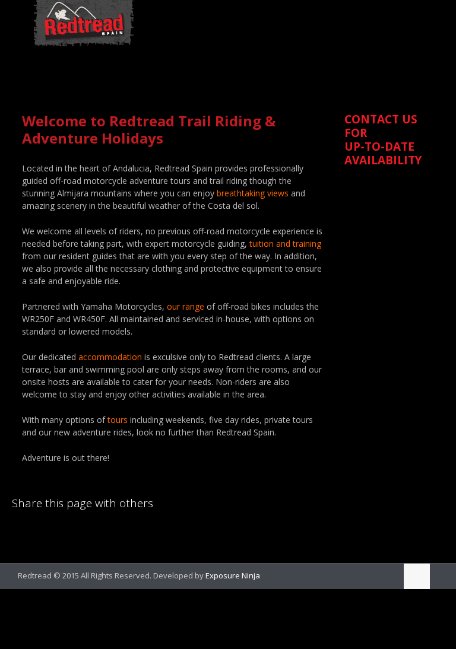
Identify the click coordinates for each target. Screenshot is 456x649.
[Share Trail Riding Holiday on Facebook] (41, 534)
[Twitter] (385, 575)
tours (117, 419)
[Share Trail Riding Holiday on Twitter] (61, 534)
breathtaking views (253, 193)
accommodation (110, 356)
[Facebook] (369, 575)
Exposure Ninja (232, 575)
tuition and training (285, 243)
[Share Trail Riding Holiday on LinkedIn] (21, 534)
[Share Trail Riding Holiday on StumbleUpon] (101, 534)
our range (185, 306)
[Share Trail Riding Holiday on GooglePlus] (122, 534)
